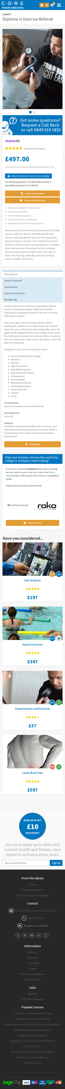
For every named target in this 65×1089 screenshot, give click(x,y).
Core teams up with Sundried (32, 895)
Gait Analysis (32, 580)
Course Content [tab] (13, 280)
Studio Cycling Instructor (32, 1035)
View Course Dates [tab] (14, 293)
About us (33, 952)
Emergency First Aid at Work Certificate (32, 1041)
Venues (32, 968)
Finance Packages (32, 889)
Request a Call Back (36, 925)
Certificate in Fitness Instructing (32, 1013)
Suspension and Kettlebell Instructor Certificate (32, 1024)
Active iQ (33, 993)
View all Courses (33, 1062)
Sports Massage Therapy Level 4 (32, 1030)
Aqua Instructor (32, 644)
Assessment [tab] (11, 286)
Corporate (32, 963)
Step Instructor (32, 1046)
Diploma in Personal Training (32, 1018)
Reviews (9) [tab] (10, 299)
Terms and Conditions (32, 974)
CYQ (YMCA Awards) (32, 999)
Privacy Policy (32, 979)
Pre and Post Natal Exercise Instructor (32, 1051)
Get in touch (34, 522)
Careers (32, 884)
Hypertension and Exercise (32, 709)
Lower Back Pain (32, 773)
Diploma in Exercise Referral (32, 1057)
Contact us (32, 957)
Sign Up (56, 862)
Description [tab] (11, 274)
